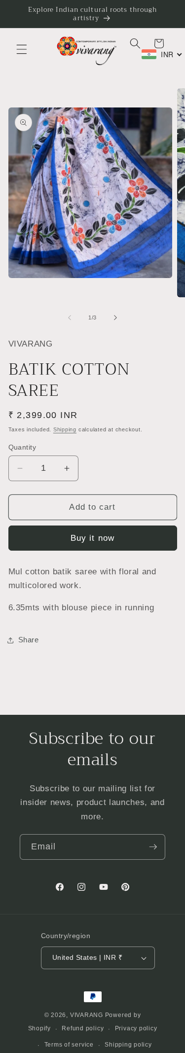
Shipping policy (128, 1044)
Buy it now (92, 537)
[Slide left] (69, 317)
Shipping (64, 429)
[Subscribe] (153, 847)
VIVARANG (86, 1015)
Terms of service (69, 1044)
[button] (22, 49)
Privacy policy (136, 1028)
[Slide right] (115, 317)
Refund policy (83, 1028)
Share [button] (28, 639)
